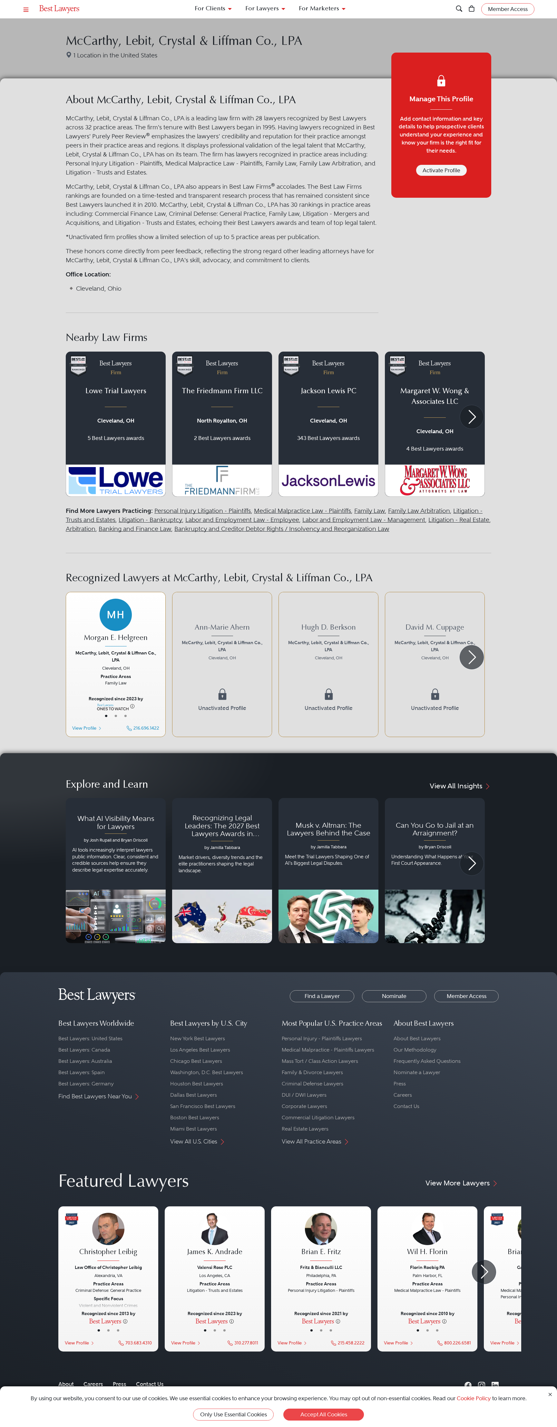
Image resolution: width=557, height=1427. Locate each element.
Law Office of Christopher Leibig (108, 1267)
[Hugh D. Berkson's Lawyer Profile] (328, 664)
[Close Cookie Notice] (550, 1394)
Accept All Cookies (323, 1414)
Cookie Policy (474, 1398)
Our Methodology (415, 1050)
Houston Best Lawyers (196, 1084)
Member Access (466, 996)
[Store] (472, 9)
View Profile (84, 728)
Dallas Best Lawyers (193, 1095)
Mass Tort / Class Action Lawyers (320, 1061)
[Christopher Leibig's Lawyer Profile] (108, 1237)
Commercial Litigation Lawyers (318, 1117)
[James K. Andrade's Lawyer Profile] (214, 1237)
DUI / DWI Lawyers (304, 1095)
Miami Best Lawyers (193, 1129)
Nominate (394, 996)
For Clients (210, 9)
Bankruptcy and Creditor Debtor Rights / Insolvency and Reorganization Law (281, 529)
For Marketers (319, 9)
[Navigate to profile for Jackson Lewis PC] (328, 424)
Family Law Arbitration (419, 510)
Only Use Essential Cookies (233, 1414)
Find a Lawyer (322, 996)
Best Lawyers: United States (90, 1038)
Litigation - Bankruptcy (150, 520)
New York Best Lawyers (197, 1038)
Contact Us (406, 1106)
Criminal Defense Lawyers (312, 1084)
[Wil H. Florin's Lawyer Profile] (427, 1237)
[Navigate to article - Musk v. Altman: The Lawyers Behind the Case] (328, 870)
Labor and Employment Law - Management (363, 520)
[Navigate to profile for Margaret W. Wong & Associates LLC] (435, 424)
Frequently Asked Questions (427, 1061)
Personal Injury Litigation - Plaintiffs (202, 510)
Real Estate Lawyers (305, 1129)
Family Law (369, 510)
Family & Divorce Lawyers (312, 1072)
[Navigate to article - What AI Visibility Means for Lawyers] (116, 870)
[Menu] (26, 9)
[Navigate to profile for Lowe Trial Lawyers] (116, 424)
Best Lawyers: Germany (86, 1084)
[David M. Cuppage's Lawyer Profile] (434, 664)
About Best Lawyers (417, 1038)
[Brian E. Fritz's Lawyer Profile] (321, 1237)
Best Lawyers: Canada (84, 1050)
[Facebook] (468, 1384)
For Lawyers (262, 9)
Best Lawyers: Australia (85, 1061)
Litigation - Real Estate (458, 520)
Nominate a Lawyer (417, 1072)
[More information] (132, 706)
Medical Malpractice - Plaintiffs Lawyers (328, 1050)
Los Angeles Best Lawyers (200, 1050)
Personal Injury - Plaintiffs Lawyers (322, 1038)
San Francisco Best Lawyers (202, 1106)
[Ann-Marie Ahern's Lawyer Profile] (222, 664)
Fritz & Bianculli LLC (321, 1267)
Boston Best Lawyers (194, 1117)
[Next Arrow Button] (472, 417)
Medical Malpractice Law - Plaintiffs (302, 510)
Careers (403, 1095)
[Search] (459, 9)
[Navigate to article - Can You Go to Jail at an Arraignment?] (435, 870)
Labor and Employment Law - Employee (242, 520)
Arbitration (80, 529)
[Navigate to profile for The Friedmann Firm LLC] (222, 424)
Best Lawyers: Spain (81, 1072)
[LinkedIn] (495, 1384)
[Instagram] (481, 1384)
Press (400, 1084)
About (66, 1384)
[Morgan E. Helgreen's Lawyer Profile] (116, 623)
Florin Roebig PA (427, 1267)
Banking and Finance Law (135, 529)
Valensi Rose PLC (214, 1267)
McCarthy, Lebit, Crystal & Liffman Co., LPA (115, 656)
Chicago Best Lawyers (196, 1061)
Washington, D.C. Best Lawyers (206, 1072)
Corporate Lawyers (304, 1106)
